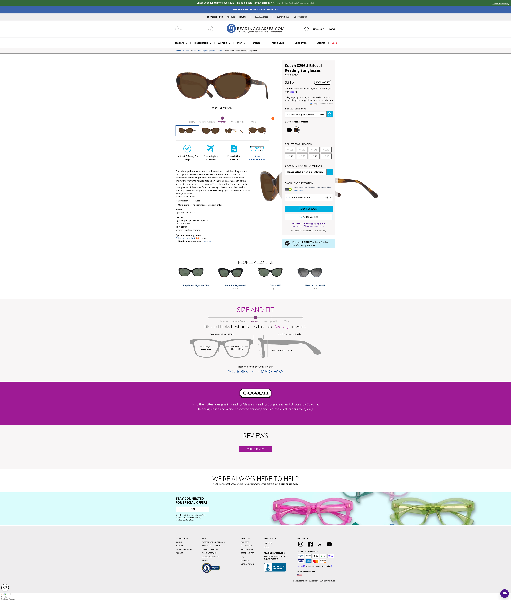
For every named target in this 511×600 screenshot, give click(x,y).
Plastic (219, 51)
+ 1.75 (314, 149)
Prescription (201, 42)
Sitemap (205, 560)
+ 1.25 (290, 149)
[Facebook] (310, 546)
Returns (242, 17)
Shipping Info (247, 549)
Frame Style (278, 42)
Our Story (245, 542)
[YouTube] (329, 546)
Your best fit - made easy (255, 371)
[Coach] (323, 82)
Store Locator (247, 553)
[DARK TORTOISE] (296, 130)
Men (239, 42)
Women (222, 42)
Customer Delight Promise (214, 542)
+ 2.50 (302, 156)
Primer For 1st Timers (211, 545)
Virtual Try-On (222, 108)
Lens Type (301, 42)
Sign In (179, 542)
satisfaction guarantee (303, 245)
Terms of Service (209, 553)
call (290, 483)
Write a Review (291, 75)
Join (192, 509)
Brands (256, 42)
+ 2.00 (326, 149)
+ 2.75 (314, 156)
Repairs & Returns (184, 549)
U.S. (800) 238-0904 (301, 17)
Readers (179, 42)
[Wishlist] (306, 29)
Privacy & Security (210, 549)
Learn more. (207, 241)
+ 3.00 (326, 156)
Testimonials (246, 545)
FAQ (242, 557)
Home (178, 51)
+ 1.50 (302, 149)
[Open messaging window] (504, 593)
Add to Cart (309, 209)
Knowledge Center (215, 17)
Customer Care (283, 17)
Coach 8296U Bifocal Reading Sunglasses (240, 51)
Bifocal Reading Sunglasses (203, 51)
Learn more (298, 190)
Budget (321, 42)
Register (179, 545)
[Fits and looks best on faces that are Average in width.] (222, 122)
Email (266, 547)
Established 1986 (261, 17)
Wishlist (179, 553)
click (283, 483)
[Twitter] (320, 546)
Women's (186, 51)
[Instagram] (300, 546)
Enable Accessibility (501, 3)
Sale (334, 42)
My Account (318, 29)
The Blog (231, 17)
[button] (309, 114)
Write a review (255, 448)
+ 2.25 (290, 156)
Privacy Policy (201, 515)
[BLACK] (289, 130)
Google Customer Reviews (323, 104)
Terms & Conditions (186, 517)
